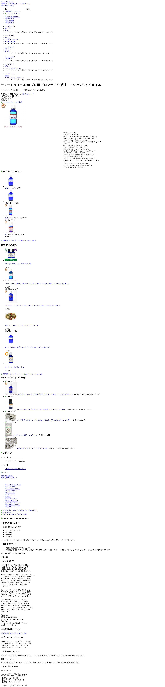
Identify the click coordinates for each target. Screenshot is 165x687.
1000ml (7, 188)
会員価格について (27, 94)
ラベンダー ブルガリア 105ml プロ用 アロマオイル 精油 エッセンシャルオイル (32, 305)
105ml (6, 203)
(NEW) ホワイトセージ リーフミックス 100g (32, 448)
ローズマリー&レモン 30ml (14, 367)
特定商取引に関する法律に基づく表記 (14, 633)
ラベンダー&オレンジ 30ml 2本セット (18, 264)
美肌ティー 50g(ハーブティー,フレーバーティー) (21, 325)
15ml (6, 218)
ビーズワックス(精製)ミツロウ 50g (25, 435)
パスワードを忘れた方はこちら (15, 469)
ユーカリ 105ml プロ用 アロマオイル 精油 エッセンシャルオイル (27, 347)
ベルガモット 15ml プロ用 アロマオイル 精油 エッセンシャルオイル (41, 409)
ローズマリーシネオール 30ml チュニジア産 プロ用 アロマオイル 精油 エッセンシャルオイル (37, 283)
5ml (6, 234)
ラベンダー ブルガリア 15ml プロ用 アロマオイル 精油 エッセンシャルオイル (44, 394)
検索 (6, 9)
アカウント (16, 11)
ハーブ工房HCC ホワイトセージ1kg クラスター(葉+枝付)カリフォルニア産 (44, 420)
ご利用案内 (8, 11)
